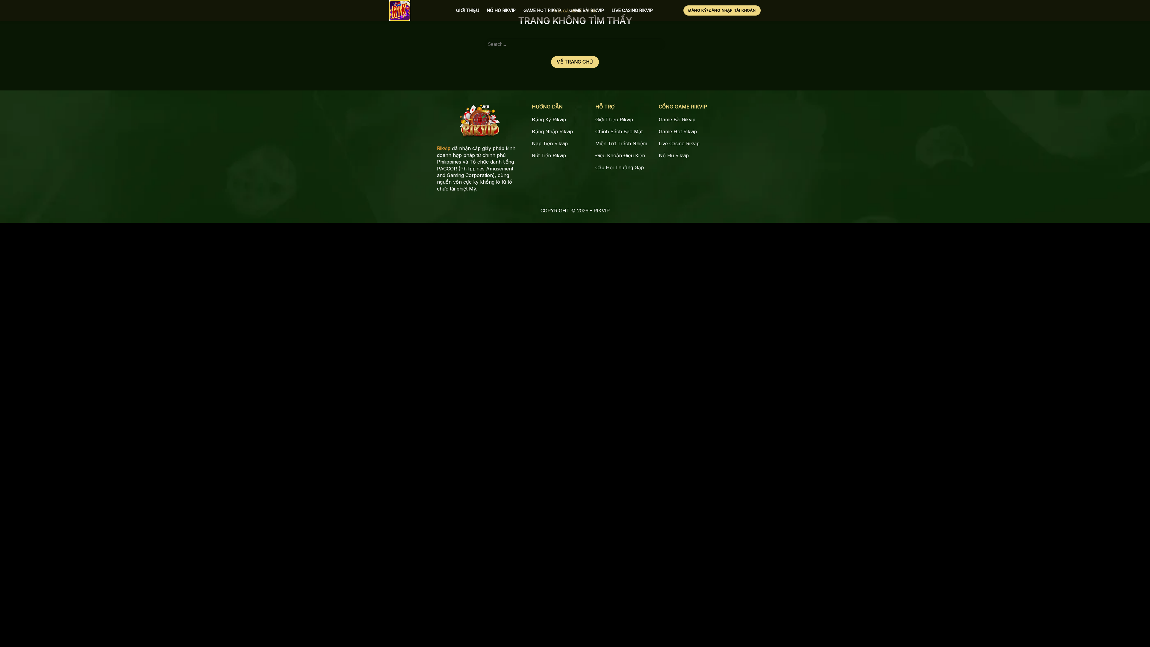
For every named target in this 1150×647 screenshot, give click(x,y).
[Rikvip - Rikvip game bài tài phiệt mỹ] (418, 10)
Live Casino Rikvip (632, 10)
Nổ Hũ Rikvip (501, 10)
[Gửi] (659, 44)
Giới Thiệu (467, 10)
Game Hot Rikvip (542, 10)
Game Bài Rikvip (586, 10)
